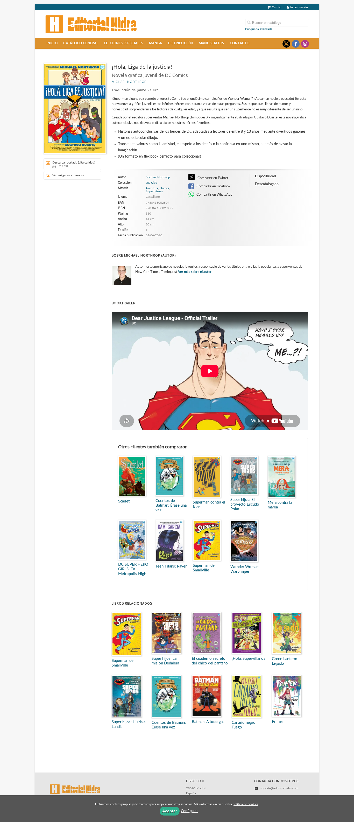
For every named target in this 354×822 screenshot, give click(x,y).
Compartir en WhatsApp (214, 194)
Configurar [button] (189, 811)
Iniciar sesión (299, 7)
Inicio (52, 43)
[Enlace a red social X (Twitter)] (286, 44)
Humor (164, 188)
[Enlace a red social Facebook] (296, 44)
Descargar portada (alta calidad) (73, 164)
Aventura (152, 188)
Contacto (239, 43)
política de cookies (245, 804)
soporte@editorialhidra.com (279, 788)
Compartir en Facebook (213, 186)
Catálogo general (80, 43)
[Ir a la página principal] (91, 24)
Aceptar (169, 811)
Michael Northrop (129, 82)
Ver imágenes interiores (68, 175)
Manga (155, 43)
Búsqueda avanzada (258, 28)
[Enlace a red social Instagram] (305, 44)
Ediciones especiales (123, 43)
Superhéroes (154, 191)
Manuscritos (211, 43)
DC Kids (151, 182)
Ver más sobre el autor (194, 272)
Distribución (180, 43)
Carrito (276, 7)
